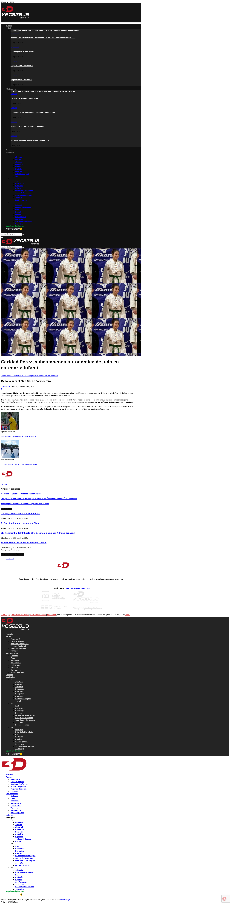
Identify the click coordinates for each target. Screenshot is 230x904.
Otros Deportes (51, 375)
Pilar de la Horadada (23, 207)
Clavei (127, 614)
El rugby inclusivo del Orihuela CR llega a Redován (20, 464)
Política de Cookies (38, 614)
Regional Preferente (20, 643)
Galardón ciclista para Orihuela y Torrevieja (27, 126)
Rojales (18, 214)
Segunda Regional (18, 648)
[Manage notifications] (224, 899)
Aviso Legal (5, 614)
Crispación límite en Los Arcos (22, 66)
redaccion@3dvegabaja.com (77, 588)
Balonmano (16, 670)
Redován (18, 212)
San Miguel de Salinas (23, 222)
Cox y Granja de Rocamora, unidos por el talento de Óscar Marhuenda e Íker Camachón (39, 499)
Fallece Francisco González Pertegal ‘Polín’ (23, 542)
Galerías (9, 150)
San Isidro (19, 219)
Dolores (18, 188)
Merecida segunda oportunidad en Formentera (21, 494)
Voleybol (14, 667)
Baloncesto (16, 662)
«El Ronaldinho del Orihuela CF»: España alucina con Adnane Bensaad (38, 533)
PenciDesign (65, 899)
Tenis (13, 658)
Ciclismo (14, 94)
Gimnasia (15, 660)
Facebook (10, 558)
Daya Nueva (19, 183)
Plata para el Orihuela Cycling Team (24, 98)
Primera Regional (18, 646)
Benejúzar (19, 164)
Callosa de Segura (22, 174)
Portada (9, 26)
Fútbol (8, 28)
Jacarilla (18, 198)
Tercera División (17, 641)
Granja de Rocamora (23, 193)
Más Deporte (40, 375)
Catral (17, 176)
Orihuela (18, 205)
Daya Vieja (19, 186)
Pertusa (6, 386)
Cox (16, 181)
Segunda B (15, 33)
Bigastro (18, 171)
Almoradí (18, 162)
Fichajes (14, 651)
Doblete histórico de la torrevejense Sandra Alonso (30, 141)
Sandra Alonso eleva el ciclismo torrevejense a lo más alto (33, 113)
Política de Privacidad (20, 614)
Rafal (17, 210)
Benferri (18, 167)
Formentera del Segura (24, 190)
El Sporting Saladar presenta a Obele (20, 523)
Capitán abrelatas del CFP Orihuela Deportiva (18, 436)
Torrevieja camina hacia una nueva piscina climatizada (25, 504)
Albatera (18, 157)
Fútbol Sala (15, 665)
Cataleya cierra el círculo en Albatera (20, 513)
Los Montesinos (21, 200)
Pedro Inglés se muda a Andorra (22, 52)
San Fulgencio (20, 217)
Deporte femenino (8, 375)
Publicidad (51, 614)
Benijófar (18, 169)
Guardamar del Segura (23, 195)
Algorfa (18, 159)
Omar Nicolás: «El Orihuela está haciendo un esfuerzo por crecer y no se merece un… (43, 38)
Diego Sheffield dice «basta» (21, 80)
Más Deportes (11, 89)
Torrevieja (19, 224)
